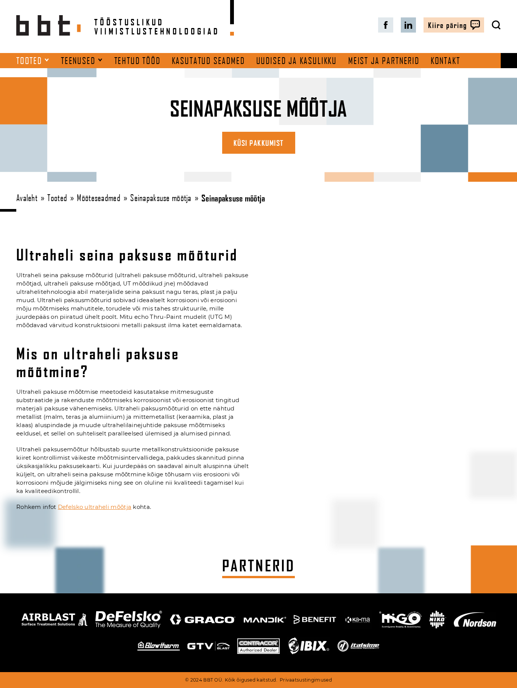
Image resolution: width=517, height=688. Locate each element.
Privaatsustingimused (306, 680)
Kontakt (445, 60)
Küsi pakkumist (259, 142)
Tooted (29, 60)
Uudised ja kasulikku (296, 60)
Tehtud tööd (137, 60)
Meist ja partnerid (383, 60)
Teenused (78, 60)
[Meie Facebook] (385, 25)
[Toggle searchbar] (496, 25)
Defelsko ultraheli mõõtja (94, 507)
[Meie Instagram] (408, 25)
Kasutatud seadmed (208, 60)
